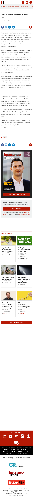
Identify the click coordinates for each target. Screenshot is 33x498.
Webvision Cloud (20, 495)
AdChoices (6, 451)
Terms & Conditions (23, 448)
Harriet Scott (6, 313)
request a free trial (24, 214)
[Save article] (30, 27)
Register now (16, 208)
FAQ (27, 451)
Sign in (10, 23)
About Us (4, 448)
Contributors (14, 449)
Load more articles (16, 323)
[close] (31, 23)
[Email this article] (13, 27)
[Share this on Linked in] (9, 27)
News (5, 137)
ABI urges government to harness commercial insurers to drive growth (24, 306)
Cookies (13, 451)
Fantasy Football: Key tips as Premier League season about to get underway (24, 251)
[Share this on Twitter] (6, 27)
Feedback (8, 453)
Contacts (12, 448)
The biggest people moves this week (8, 278)
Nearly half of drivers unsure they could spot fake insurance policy (24, 280)
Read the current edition (16, 194)
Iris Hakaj (22, 313)
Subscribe (21, 451)
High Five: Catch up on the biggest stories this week (7, 249)
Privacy (6, 449)
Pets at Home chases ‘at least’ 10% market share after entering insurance (7, 306)
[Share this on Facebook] (2, 27)
